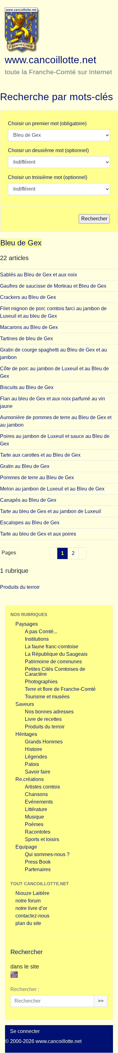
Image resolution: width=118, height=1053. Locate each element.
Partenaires (38, 869)
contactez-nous (32, 915)
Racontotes (37, 832)
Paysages (26, 624)
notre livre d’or (31, 908)
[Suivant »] (82, 553)
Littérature (36, 809)
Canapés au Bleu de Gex (28, 500)
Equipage (26, 847)
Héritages (26, 734)
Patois (32, 764)
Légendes (36, 756)
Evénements (39, 801)
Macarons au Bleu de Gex (29, 327)
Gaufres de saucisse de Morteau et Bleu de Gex (53, 286)
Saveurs (24, 704)
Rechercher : (24, 989)
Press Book (38, 862)
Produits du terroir (20, 587)
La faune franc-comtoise (51, 646)
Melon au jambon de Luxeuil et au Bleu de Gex (52, 488)
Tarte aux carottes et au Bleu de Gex (40, 455)
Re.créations (29, 779)
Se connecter (25, 1031)
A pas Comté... (41, 631)
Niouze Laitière (32, 893)
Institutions (37, 639)
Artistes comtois (42, 786)
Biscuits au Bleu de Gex (26, 387)
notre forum (28, 900)
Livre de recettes (43, 719)
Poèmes (34, 824)
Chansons (36, 794)
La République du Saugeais (56, 654)
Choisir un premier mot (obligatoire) (47, 123)
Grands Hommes (44, 741)
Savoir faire (37, 771)
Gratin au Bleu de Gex (24, 466)
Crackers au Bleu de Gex (28, 297)
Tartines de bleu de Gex (26, 338)
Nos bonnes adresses (49, 711)
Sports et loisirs (42, 839)
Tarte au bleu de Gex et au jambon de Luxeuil (50, 511)
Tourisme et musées (47, 696)
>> (101, 1001)
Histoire (33, 749)
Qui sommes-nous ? (47, 854)
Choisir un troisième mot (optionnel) (47, 177)
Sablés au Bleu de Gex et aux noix (38, 274)
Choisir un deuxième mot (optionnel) (48, 150)
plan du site (28, 923)
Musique (34, 816)
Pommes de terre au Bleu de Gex (37, 477)
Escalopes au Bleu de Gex (29, 522)
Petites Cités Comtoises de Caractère (55, 671)
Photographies (41, 681)
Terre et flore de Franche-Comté (60, 689)
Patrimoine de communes (53, 661)
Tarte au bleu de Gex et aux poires (38, 534)
